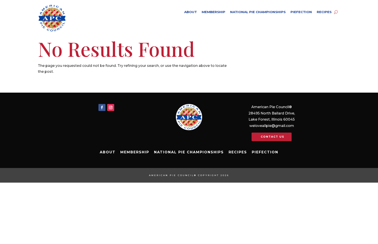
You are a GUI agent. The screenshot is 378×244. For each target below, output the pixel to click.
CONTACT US (272, 136)
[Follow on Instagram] (110, 107)
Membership (213, 12)
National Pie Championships (258, 12)
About (190, 12)
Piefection (301, 12)
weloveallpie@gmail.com (271, 126)
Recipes (324, 12)
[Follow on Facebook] (101, 107)
